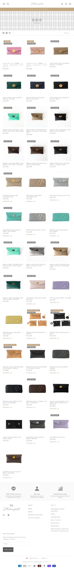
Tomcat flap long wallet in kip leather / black (12, 438)
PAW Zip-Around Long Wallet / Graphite (59, 367)
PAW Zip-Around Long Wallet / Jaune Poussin (12, 333)
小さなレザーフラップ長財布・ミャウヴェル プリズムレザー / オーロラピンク (36, 65)
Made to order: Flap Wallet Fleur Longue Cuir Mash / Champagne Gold (60, 266)
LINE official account (13, 494)
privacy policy (55, 523)
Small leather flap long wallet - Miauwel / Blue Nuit (35, 98)
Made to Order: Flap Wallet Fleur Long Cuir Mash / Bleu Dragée (13, 265)
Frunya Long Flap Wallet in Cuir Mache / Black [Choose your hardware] (59, 403)
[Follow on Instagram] (4, 515)
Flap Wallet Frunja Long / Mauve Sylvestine (36, 298)
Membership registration (35, 514)
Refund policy (55, 526)
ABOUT (30, 512)
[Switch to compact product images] (9, 33)
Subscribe (8, 549)
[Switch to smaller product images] (6, 33)
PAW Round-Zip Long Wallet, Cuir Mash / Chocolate (36, 402)
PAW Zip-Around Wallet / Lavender (60, 298)
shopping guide (55, 517)
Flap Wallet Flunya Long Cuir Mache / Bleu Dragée (12, 230)
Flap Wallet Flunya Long (57, 437)
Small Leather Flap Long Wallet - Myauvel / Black (60, 98)
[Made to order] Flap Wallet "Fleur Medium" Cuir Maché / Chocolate (13, 164)
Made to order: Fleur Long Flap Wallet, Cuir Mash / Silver (35, 265)
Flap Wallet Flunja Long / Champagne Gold (10, 196)
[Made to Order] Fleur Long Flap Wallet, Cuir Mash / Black (59, 164)
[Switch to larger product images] (3, 33)
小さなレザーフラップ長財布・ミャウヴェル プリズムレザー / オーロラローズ (13, 65)
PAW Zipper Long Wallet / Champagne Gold (34, 196)
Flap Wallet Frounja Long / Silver (60, 195)
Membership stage (60, 494)
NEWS (30, 509)
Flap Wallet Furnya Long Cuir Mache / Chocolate (12, 472)
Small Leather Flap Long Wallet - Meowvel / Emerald (13, 98)
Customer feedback (34, 517)
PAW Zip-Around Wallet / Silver (35, 230)
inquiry (53, 514)
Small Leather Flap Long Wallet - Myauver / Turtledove (60, 64)
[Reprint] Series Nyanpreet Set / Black (59, 333)
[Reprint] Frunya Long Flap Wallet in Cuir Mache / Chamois (13, 367)
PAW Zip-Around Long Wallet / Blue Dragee (59, 230)
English (44, 558)
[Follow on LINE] (8, 515)
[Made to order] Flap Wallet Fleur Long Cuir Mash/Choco (36, 164)
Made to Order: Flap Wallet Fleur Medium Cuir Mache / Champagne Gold (36, 131)
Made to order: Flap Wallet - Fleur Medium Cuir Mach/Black (60, 130)
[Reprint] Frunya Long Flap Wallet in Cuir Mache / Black (36, 367)
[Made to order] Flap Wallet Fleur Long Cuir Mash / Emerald (13, 298)
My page (37, 494)
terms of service (56, 520)
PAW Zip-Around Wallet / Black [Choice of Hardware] (12, 402)
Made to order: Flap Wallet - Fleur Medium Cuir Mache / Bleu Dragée (13, 130)
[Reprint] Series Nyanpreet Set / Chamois (36, 333)
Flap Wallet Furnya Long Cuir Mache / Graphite (35, 438)
